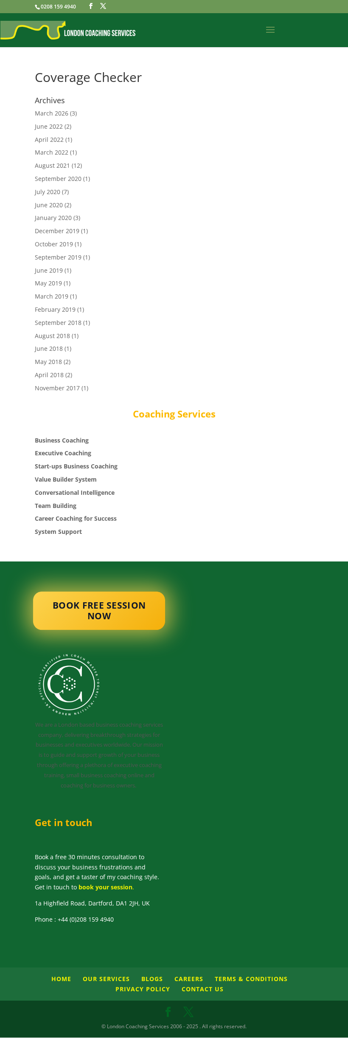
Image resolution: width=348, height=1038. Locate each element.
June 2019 (49, 270)
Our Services (106, 979)
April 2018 (49, 375)
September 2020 (58, 179)
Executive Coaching (63, 453)
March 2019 (51, 296)
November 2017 (57, 388)
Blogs (152, 979)
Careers (188, 979)
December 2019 (57, 231)
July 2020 (47, 192)
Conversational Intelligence (75, 492)
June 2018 (49, 348)
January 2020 (53, 218)
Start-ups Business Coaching (76, 466)
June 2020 (49, 205)
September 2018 (58, 323)
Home (61, 979)
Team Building (55, 506)
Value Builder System (66, 479)
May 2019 (48, 283)
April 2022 (49, 139)
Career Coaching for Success (76, 518)
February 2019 (55, 309)
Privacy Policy (142, 989)
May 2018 (48, 362)
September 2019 (58, 257)
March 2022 (51, 152)
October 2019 (54, 244)
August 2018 (52, 336)
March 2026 (51, 113)
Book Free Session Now (99, 611)
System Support (58, 531)
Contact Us (203, 989)
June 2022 (49, 126)
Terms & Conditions (251, 979)
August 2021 (52, 165)
